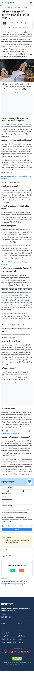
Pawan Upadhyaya (8, 27)
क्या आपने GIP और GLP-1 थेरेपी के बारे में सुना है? (14, 518)
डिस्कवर (3, 623)
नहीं (10, 515)
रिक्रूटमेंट (20, 639)
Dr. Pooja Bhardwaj (21, 23)
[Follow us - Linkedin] (10, 617)
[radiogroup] (17, 490)
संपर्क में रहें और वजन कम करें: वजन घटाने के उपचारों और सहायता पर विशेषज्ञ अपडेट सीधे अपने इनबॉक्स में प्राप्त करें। (18, 526)
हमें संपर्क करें (20, 642)
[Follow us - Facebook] (2, 617)
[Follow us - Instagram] (6, 617)
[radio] (3, 515)
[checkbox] (3, 526)
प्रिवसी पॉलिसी (4, 636)
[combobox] (28, 503)
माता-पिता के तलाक (19, 144)
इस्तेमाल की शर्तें (4, 633)
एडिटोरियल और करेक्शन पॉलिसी (8, 639)
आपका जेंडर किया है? (7, 488)
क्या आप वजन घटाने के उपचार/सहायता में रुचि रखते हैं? (14, 513)
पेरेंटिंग (2, 7)
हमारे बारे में (20, 633)
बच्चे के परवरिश (23, 300)
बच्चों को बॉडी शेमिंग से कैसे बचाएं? (15, 325)
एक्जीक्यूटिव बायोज (22, 636)
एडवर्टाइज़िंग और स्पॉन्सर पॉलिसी (8, 642)
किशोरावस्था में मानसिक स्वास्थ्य (21, 7)
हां (4, 515)
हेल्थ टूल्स (20, 623)
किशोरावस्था (9, 7)
